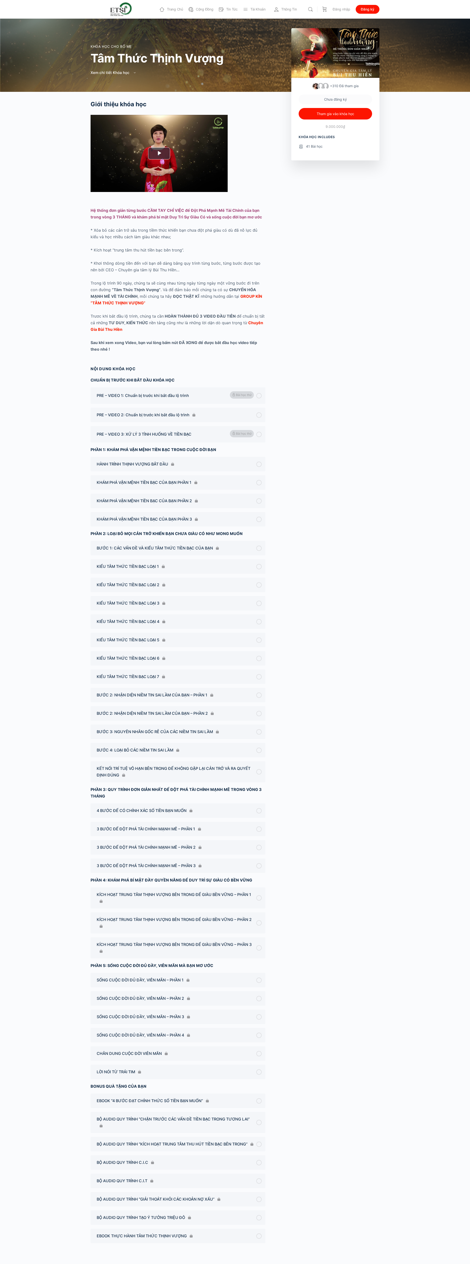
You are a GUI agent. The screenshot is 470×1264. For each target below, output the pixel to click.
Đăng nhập (341, 9)
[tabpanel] (178, 226)
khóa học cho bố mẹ (111, 46)
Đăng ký (367, 9)
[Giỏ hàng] (324, 9)
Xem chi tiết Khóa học (110, 72)
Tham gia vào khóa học (335, 114)
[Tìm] (310, 9)
